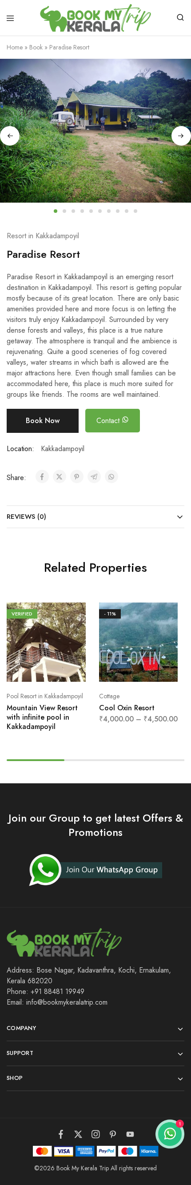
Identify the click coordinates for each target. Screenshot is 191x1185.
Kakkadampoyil (62, 449)
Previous (10, 136)
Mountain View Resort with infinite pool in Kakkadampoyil (42, 717)
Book (36, 47)
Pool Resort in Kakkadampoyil (45, 696)
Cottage (109, 696)
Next (181, 136)
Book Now (43, 420)
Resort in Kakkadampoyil (43, 236)
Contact (109, 420)
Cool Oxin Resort (127, 708)
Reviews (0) (26, 516)
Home (15, 47)
